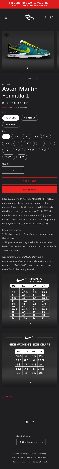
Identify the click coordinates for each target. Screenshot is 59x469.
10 (18, 143)
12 (50, 143)
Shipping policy (42, 457)
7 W (44, 150)
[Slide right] (36, 78)
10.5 (29, 143)
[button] (6, 17)
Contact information (21, 462)
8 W (22, 157)
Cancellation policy (41, 462)
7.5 (16, 136)
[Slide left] (23, 78)
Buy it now (29, 189)
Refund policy (26, 457)
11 (40, 143)
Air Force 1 (11, 124)
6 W (18, 150)
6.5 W (31, 150)
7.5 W (8, 157)
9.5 (7, 143)
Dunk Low (10, 118)
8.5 (37, 136)
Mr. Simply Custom (28, 454)
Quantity (6, 164)
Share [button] (9, 396)
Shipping (5, 107)
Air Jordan (29, 118)
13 (6, 150)
